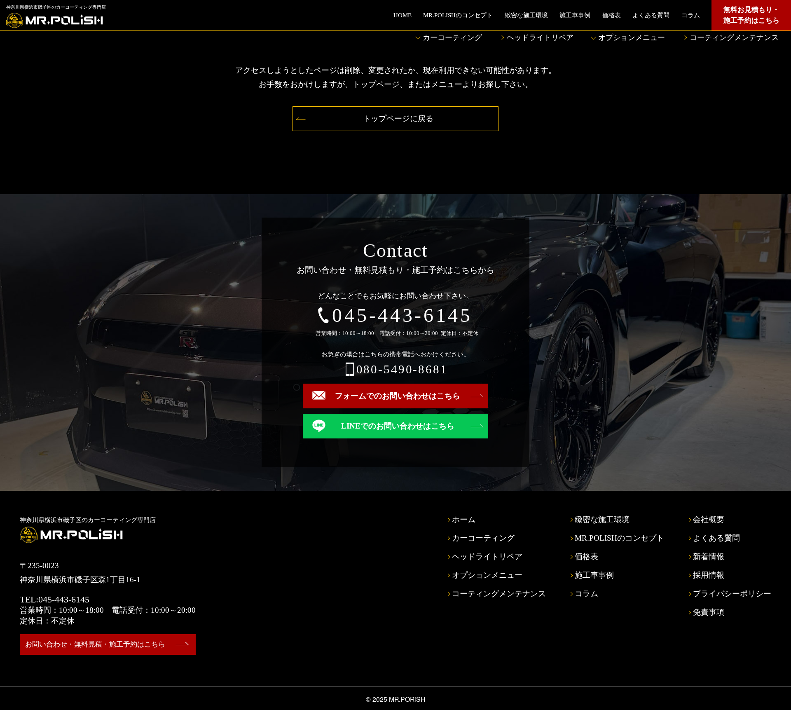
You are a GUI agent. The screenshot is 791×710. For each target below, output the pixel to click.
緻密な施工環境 (526, 15)
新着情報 (708, 556)
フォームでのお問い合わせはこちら (397, 395)
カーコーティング (452, 37)
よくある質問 (650, 15)
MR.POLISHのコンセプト (458, 15)
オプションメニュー (631, 37)
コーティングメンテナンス (734, 37)
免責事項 (708, 612)
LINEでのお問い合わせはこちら (397, 426)
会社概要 (708, 519)
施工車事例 (574, 15)
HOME (402, 15)
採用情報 (708, 575)
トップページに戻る (398, 118)
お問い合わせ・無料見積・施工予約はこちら (95, 644)
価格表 (611, 15)
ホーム (463, 519)
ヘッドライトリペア (540, 37)
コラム (690, 15)
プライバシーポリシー (732, 593)
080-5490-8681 (402, 369)
